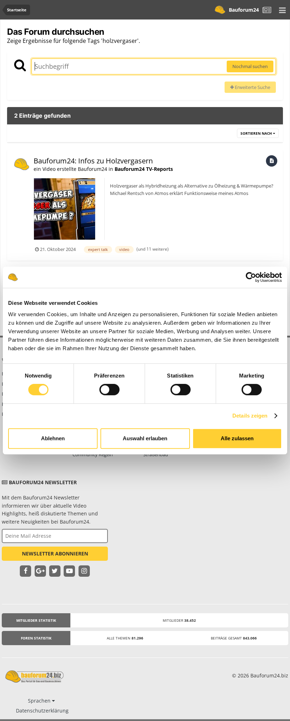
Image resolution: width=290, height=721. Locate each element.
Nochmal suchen (250, 66)
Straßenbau (155, 454)
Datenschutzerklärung (42, 710)
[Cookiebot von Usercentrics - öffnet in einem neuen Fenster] (251, 277)
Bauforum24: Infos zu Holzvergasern (93, 161)
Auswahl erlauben (145, 438)
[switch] (109, 389)
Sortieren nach (256, 133)
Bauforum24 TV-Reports (144, 169)
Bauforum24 (244, 9)
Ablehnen (53, 438)
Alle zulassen (237, 438)
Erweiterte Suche (252, 87)
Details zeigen (249, 416)
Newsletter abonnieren (55, 553)
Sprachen (40, 700)
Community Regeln (92, 454)
